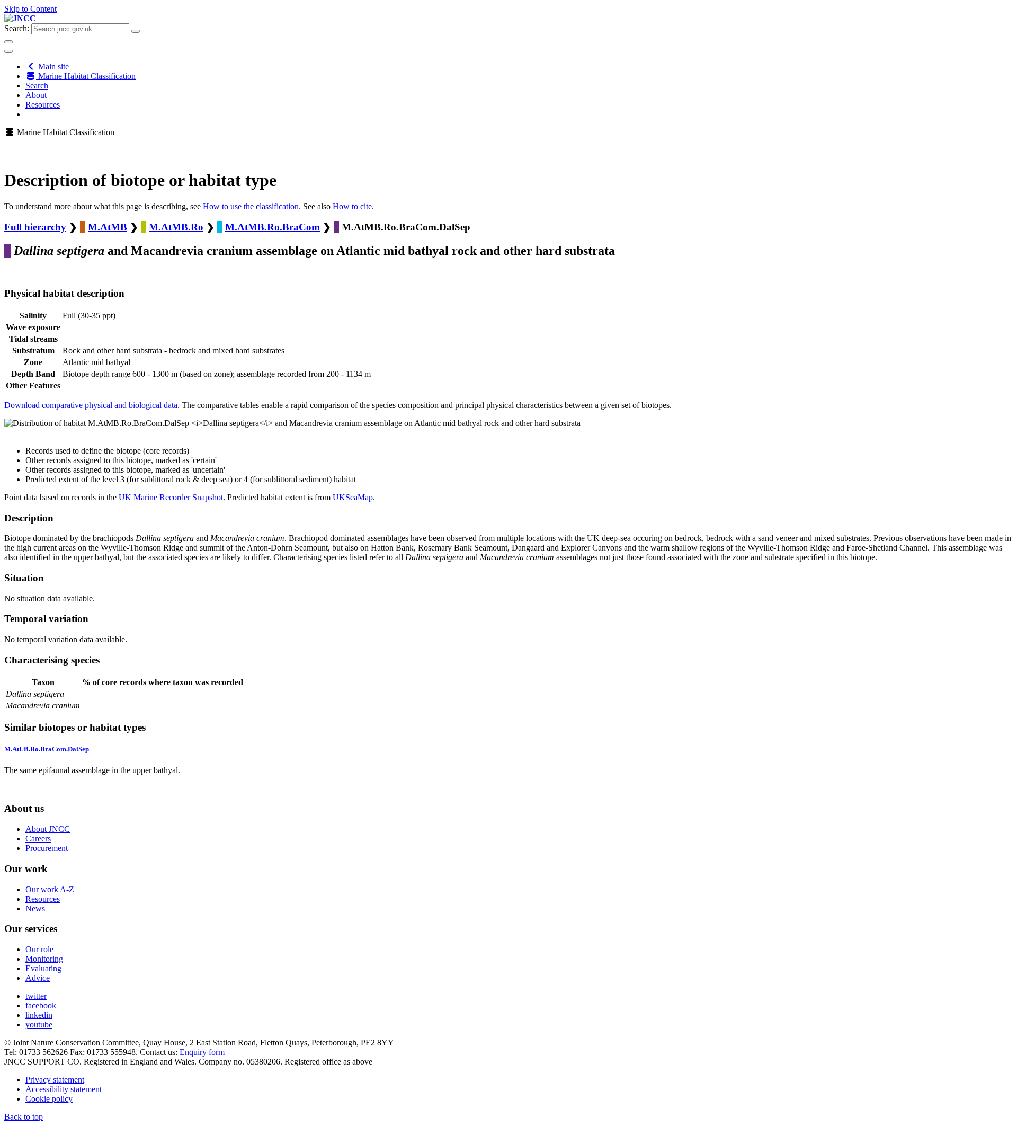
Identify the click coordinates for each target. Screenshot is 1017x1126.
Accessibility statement (63, 1089)
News (35, 908)
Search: (16, 28)
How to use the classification (251, 206)
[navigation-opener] (8, 51)
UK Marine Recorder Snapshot (171, 497)
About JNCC (47, 829)
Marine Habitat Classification (86, 76)
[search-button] (135, 31)
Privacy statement (54, 1079)
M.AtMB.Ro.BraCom (272, 227)
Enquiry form (202, 1052)
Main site (52, 66)
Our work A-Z (49, 889)
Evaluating (43, 968)
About (36, 95)
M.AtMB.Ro (176, 227)
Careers (38, 838)
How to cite (352, 206)
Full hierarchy (35, 227)
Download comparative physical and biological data (90, 405)
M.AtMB (107, 227)
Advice (37, 977)
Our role (39, 949)
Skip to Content (30, 8)
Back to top (23, 1116)
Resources (42, 104)
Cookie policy (49, 1098)
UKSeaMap (353, 497)
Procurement (46, 848)
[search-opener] (8, 41)
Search (36, 85)
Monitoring (44, 958)
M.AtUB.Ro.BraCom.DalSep (46, 749)
